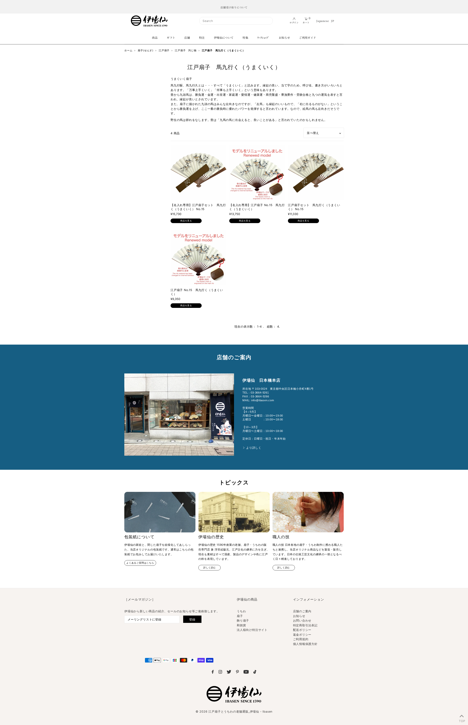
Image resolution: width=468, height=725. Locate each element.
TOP (461, 720)
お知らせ (299, 616)
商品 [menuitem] (155, 37)
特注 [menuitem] (202, 37)
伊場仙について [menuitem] (224, 37)
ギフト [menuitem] (171, 37)
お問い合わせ (302, 620)
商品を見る (186, 220)
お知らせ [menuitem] (284, 37)
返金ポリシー (302, 634)
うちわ (241, 611)
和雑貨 (241, 625)
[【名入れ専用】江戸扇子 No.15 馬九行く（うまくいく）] (257, 172)
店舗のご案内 (302, 611)
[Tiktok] (254, 672)
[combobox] (236, 21)
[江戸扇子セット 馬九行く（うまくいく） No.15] (316, 172)
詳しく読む (209, 567)
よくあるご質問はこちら (140, 562)
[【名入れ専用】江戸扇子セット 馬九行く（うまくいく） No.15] (198, 172)
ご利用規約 (300, 639)
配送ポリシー (302, 630)
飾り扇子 (243, 620)
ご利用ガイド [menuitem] (307, 37)
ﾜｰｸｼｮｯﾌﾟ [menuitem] (263, 37)
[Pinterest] (237, 672)
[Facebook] (213, 672)
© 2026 (234, 711)
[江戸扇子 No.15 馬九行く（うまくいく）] (198, 257)
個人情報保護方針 (305, 644)
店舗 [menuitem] (187, 37)
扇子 (240, 616)
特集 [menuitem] (245, 37)
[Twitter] (229, 672)
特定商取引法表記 (305, 625)
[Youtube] (246, 672)
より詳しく (253, 447)
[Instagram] (220, 672)
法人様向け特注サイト (252, 630)
